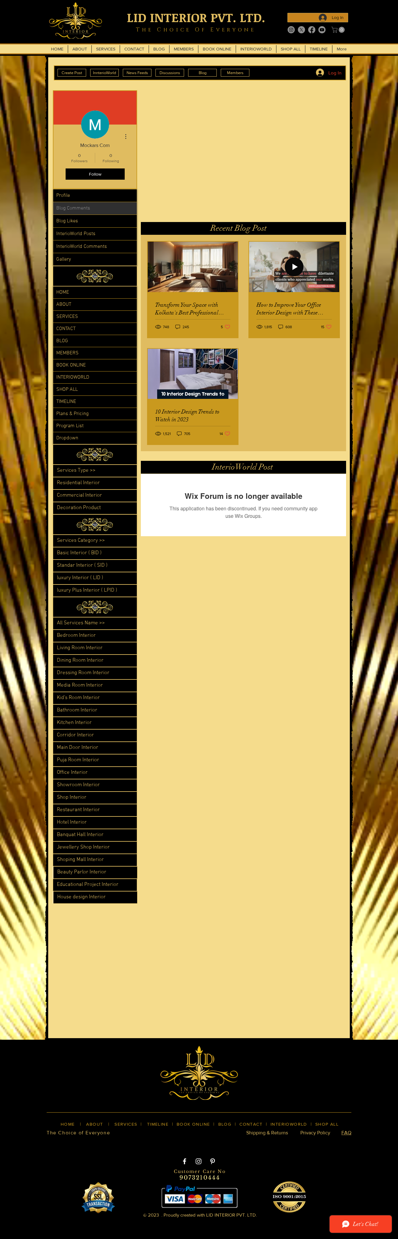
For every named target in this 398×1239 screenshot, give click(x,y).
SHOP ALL (67, 389)
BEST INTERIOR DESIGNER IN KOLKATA (192, 1143)
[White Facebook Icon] (184, 1161)
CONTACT (66, 329)
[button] (338, 30)
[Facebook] (311, 29)
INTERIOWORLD (72, 377)
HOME (62, 292)
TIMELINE (66, 402)
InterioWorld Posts (75, 234)
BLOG (62, 341)
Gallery (63, 259)
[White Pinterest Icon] (212, 1161)
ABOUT (63, 304)
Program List (70, 426)
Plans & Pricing (72, 414)
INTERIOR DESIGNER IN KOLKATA (286, 1143)
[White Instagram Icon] (198, 1161)
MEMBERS (67, 353)
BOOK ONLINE (71, 365)
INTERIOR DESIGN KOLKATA (106, 1143)
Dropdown (67, 438)
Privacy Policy (315, 1132)
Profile (63, 195)
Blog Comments (73, 208)
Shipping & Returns (267, 1132)
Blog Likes (67, 221)
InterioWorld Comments (81, 247)
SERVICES (67, 317)
